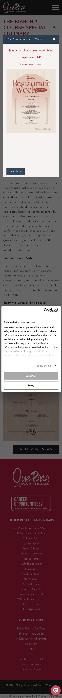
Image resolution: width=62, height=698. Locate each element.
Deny (31, 385)
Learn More (15, 171)
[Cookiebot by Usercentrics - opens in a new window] (44, 310)
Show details (43, 365)
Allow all (31, 375)
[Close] (54, 39)
